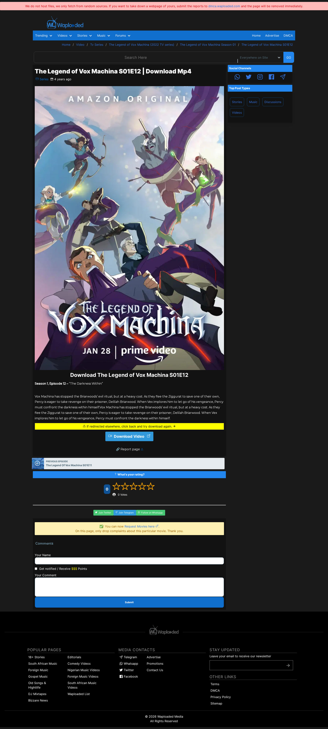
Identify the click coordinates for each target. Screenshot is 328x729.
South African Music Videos (82, 685)
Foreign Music (38, 670)
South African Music (42, 663)
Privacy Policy (221, 697)
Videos (237, 112)
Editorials (74, 657)
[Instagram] (260, 77)
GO (288, 57)
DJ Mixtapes (37, 694)
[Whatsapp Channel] (237, 77)
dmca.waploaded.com (224, 6)
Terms (215, 684)
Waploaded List (79, 694)
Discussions (272, 102)
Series (43, 79)
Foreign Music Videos (83, 676)
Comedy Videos (79, 663)
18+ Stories (36, 657)
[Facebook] (271, 77)
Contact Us (155, 670)
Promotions (155, 663)
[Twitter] (248, 77)
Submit (129, 602)
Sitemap (216, 703)
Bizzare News (38, 700)
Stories (237, 102)
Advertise (154, 657)
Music (253, 102)
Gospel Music (38, 676)
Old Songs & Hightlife (37, 685)
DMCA (288, 35)
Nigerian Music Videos (84, 670)
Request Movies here (140, 526)
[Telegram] (282, 77)
